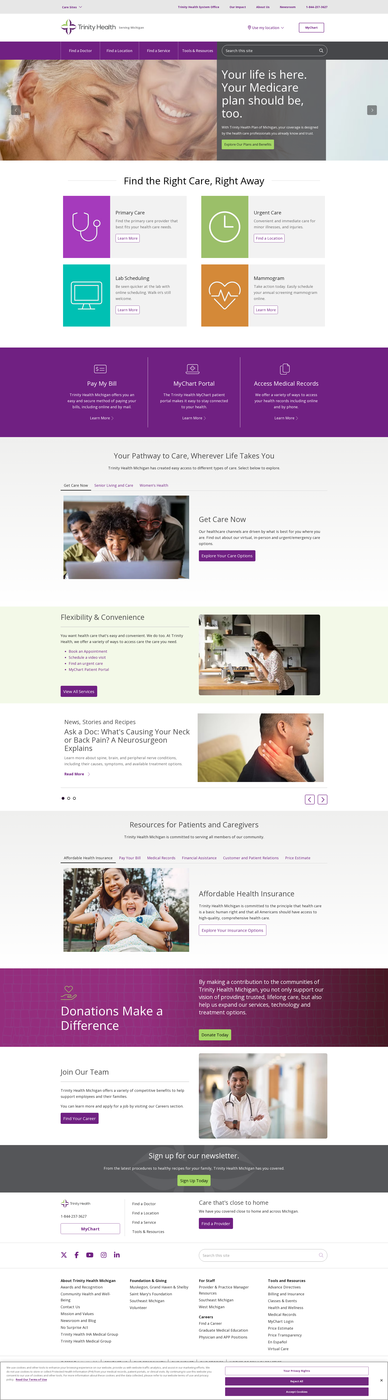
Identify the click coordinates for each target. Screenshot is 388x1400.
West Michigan (212, 1306)
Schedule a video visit (87, 657)
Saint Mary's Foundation (151, 1293)
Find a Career (210, 1323)
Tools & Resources (197, 50)
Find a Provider (215, 1223)
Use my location (265, 28)
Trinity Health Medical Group (86, 1341)
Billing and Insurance (286, 1293)
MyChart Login (280, 1321)
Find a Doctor (80, 50)
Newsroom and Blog (78, 1320)
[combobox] (274, 50)
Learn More (128, 238)
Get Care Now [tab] (76, 485)
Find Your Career (79, 1118)
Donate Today (214, 1035)
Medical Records (282, 1314)
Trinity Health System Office (198, 7)
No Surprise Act (74, 1327)
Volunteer (138, 1307)
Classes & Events (282, 1300)
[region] (194, 110)
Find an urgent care (86, 663)
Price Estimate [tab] (297, 857)
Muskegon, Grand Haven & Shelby (159, 1287)
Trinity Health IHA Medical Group (89, 1334)
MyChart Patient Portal (89, 669)
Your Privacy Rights (297, 1371)
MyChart (311, 27)
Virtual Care (278, 1348)
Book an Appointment (88, 651)
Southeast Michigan (147, 1300)
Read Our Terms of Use (31, 1379)
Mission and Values (77, 1313)
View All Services (78, 691)
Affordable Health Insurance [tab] (88, 857)
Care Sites (69, 7)
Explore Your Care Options (227, 556)
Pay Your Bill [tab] (130, 857)
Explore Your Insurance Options (232, 930)
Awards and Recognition (82, 1287)
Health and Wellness (285, 1307)
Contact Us (70, 1306)
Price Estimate (280, 1328)
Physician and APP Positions (223, 1337)
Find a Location (119, 50)
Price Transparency (285, 1335)
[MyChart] (204, 418)
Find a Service (158, 50)
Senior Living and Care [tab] (113, 485)
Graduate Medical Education (223, 1330)
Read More (74, 774)
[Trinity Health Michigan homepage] (88, 28)
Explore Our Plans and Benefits (247, 144)
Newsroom (288, 7)
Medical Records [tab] (161, 857)
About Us (263, 7)
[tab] (63, 798)
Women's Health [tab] (154, 485)
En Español (277, 1341)
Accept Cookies (296, 1391)
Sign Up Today (194, 1180)
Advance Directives (284, 1287)
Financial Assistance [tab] (199, 857)
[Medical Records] (296, 418)
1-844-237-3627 (316, 7)
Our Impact (238, 7)
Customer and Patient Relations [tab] (251, 857)
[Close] (381, 1380)
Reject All (296, 1381)
